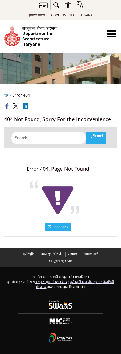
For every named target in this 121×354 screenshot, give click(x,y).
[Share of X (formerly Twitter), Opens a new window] (16, 106)
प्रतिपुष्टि (29, 253)
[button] (112, 34)
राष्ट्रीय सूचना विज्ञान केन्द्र (52, 281)
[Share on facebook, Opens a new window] (7, 106)
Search (98, 136)
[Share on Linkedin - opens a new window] (26, 106)
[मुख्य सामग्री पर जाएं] (43, 5)
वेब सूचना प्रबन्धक (61, 260)
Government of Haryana (71, 15)
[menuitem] (56, 5)
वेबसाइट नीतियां (51, 253)
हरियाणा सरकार (37, 15)
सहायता (73, 253)
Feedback (59, 226)
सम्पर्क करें (91, 253)
